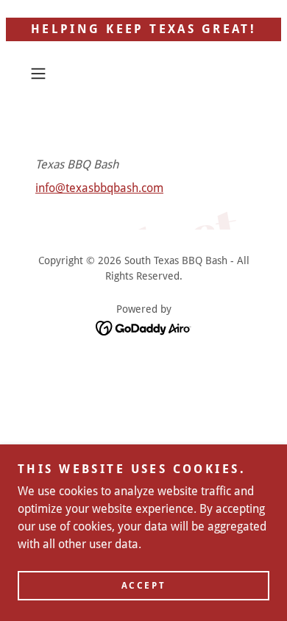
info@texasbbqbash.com (99, 188)
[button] (42, 73)
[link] (144, 327)
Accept (143, 586)
